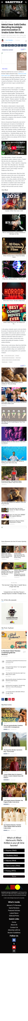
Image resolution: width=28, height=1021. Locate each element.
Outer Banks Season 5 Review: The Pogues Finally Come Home (13, 801)
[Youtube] (14, 947)
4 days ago (13, 804)
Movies (5, 723)
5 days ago (13, 830)
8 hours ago (13, 729)
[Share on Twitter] (6, 45)
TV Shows (6, 772)
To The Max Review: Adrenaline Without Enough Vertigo (15, 692)
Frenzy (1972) (11, 871)
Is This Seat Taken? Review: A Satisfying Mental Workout (10, 652)
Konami (17, 355)
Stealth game (4, 362)
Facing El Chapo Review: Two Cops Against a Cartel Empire (16, 667)
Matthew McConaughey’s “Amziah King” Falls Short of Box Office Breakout (15, 686)
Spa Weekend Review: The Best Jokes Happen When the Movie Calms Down (12, 826)
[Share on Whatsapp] (12, 45)
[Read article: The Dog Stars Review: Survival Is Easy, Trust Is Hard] (14, 741)
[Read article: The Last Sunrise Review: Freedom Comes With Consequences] (14, 717)
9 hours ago (13, 753)
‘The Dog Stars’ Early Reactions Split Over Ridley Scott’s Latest (15, 673)
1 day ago (13, 779)
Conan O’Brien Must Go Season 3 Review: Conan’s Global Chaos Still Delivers (13, 776)
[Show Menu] (2, 2)
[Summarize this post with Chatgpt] (19, 45)
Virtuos (10, 362)
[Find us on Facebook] (2, 699)
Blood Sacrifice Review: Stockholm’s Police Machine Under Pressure (16, 680)
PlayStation (10, 21)
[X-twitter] (14, 943)
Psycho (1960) (11, 850)
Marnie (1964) (11, 861)
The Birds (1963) (12, 855)
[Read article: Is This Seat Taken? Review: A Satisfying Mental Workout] (14, 640)
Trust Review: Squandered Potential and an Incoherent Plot (16, 661)
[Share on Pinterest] (9, 45)
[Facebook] (14, 940)
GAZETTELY (14, 2)
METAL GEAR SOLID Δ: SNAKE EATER (11, 359)
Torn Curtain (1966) (13, 866)
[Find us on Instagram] (9, 699)
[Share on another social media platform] (25, 45)
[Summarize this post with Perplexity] (22, 45)
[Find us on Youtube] (13, 699)
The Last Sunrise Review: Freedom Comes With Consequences (13, 726)
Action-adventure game (9, 355)
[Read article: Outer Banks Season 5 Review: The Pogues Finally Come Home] (14, 792)
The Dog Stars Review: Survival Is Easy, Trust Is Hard (13, 750)
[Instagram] (14, 951)
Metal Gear (18, 357)
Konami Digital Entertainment (8, 357)
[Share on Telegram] (15, 45)
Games (6, 21)
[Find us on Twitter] (6, 699)
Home (2, 21)
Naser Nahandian (9, 40)
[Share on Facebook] (2, 45)
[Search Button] (26, 2)
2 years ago (17, 40)
